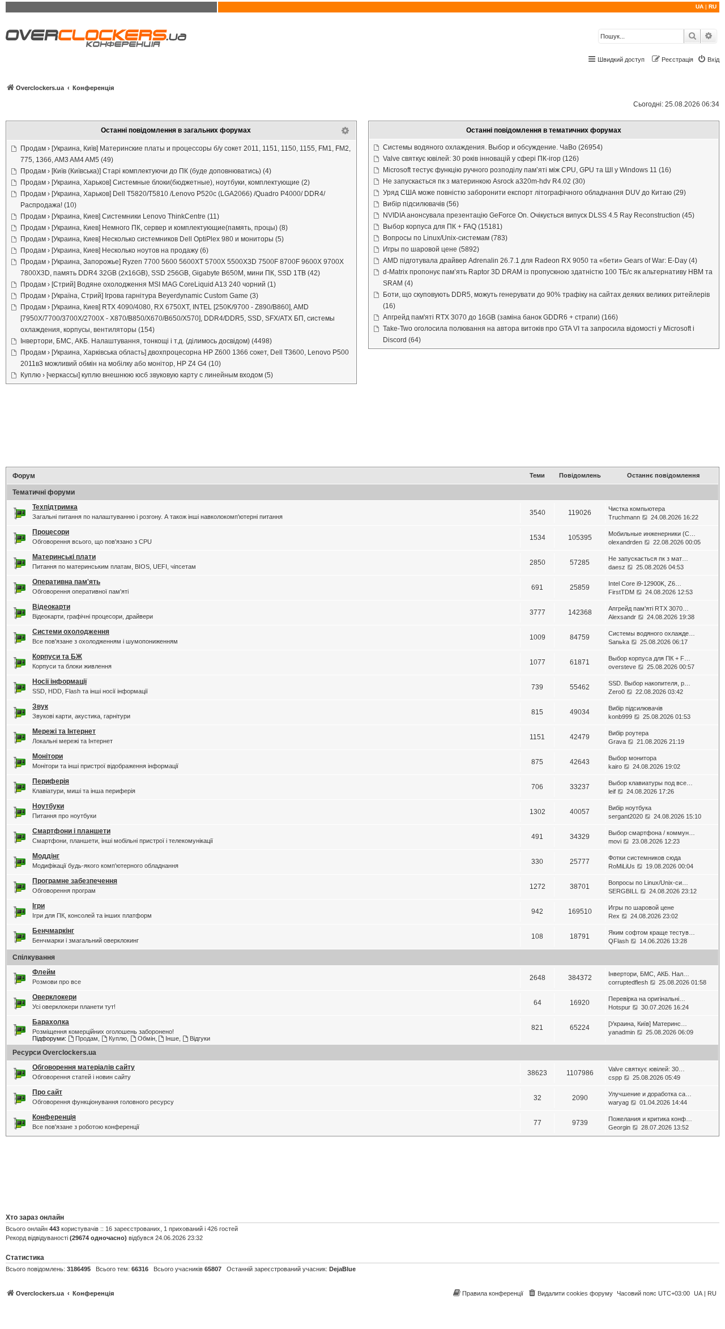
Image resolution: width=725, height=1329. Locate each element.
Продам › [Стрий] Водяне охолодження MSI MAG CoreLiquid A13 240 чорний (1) (148, 284)
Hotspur (619, 1007)
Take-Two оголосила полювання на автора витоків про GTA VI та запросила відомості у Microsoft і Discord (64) (538, 334)
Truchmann (624, 517)
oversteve (622, 666)
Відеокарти (51, 607)
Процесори (50, 532)
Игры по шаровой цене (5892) (431, 249)
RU (713, 6)
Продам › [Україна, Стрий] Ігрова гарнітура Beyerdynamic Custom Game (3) (139, 296)
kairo (615, 766)
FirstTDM (621, 592)
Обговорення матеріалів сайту (83, 1067)
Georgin (619, 1127)
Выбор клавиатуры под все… (650, 782)
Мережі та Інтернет (64, 731)
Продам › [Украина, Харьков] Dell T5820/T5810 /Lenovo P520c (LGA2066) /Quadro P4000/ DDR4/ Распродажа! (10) (172, 199)
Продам (86, 1038)
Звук (40, 706)
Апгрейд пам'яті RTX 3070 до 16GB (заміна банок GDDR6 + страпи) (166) (500, 317)
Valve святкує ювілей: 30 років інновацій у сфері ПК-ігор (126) (481, 159)
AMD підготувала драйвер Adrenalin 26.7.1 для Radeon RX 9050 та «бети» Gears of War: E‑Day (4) (540, 261)
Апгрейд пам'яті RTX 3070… (648, 608)
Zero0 (616, 691)
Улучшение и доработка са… (650, 1094)
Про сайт (47, 1092)
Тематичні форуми (43, 492)
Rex (614, 916)
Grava (617, 741)
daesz (616, 567)
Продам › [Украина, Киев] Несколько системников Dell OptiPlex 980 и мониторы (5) (152, 239)
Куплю (118, 1038)
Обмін (146, 1038)
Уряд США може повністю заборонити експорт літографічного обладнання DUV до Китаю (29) (534, 193)
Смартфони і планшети (71, 831)
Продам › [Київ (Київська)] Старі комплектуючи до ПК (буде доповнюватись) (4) (145, 171)
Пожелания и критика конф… (650, 1118)
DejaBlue (342, 1269)
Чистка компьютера (636, 508)
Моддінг (45, 856)
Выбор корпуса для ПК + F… (649, 658)
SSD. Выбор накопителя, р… (649, 683)
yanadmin (621, 1032)
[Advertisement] (362, 426)
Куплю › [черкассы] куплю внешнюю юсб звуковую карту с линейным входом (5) (146, 375)
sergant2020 (625, 816)
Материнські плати (64, 557)
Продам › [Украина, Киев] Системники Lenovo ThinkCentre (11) (119, 216)
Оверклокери (54, 997)
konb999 (620, 716)
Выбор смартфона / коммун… (651, 832)
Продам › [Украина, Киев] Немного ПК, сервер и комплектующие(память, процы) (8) (154, 228)
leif (612, 791)
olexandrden (625, 542)
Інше (172, 1038)
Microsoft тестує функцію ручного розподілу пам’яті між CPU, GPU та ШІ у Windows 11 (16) (527, 170)
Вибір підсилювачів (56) (421, 204)
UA (699, 6)
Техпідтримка (55, 507)
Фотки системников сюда (644, 857)
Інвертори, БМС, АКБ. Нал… (648, 973)
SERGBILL (623, 891)
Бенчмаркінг (53, 931)
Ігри (38, 906)
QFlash (618, 941)
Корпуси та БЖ (57, 657)
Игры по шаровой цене (641, 907)
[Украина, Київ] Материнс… (647, 1023)
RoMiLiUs (621, 866)
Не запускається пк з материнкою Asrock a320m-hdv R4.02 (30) (484, 181)
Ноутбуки (48, 806)
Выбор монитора (632, 758)
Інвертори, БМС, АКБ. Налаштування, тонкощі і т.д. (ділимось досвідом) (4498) (146, 341)
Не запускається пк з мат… (648, 558)
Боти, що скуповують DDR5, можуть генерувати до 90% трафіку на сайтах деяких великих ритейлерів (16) (546, 300)
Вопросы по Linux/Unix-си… (648, 882)
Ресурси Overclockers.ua (54, 1053)
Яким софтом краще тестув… (651, 932)
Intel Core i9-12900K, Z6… (644, 583)
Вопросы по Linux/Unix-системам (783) (445, 238)
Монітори (47, 756)
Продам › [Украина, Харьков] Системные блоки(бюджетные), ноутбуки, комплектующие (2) (165, 182)
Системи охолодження (70, 632)
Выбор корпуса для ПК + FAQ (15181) (442, 227)
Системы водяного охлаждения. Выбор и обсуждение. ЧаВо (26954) (493, 147)
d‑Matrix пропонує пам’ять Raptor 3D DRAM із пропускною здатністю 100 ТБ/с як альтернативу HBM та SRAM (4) (548, 277)
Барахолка (50, 1022)
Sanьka (618, 641)
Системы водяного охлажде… (651, 633)
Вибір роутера (628, 733)
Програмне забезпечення (74, 881)
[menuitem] (708, 59)
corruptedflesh (628, 982)
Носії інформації (59, 681)
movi (614, 841)
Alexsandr (622, 617)
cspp (615, 1077)
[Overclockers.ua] (96, 38)
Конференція (54, 1117)
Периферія (50, 781)
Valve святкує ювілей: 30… (646, 1069)
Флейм (44, 972)
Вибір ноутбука (629, 807)
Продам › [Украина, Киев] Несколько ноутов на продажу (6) (114, 250)
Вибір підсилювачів (635, 708)
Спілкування (33, 957)
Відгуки (200, 1038)
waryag (618, 1102)
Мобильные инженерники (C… (652, 533)
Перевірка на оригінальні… (646, 998)
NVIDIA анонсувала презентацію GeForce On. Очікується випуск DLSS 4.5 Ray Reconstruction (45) (538, 215)
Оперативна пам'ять (66, 582)
